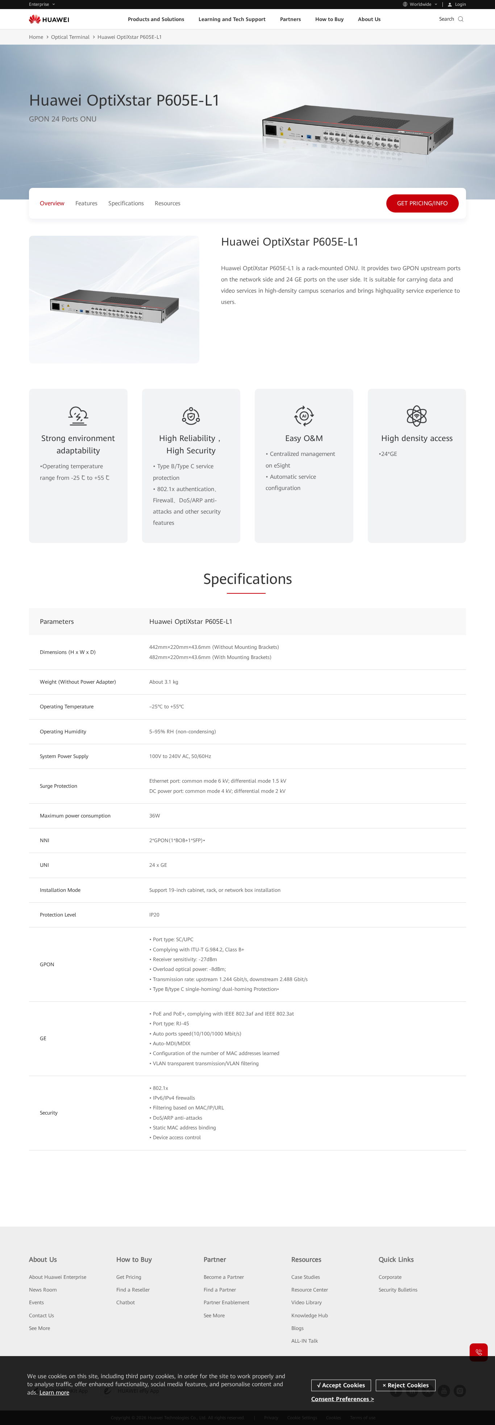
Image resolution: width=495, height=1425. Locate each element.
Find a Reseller (133, 1290)
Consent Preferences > (342, 1399)
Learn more (54, 1392)
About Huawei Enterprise (57, 1277)
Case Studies (305, 1277)
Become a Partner (224, 1277)
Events (36, 1302)
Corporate (390, 1277)
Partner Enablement (226, 1302)
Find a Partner (220, 1290)
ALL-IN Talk (304, 1341)
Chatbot (125, 1302)
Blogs (297, 1328)
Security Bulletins (398, 1290)
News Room (43, 1290)
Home (36, 37)
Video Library (306, 1302)
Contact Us (41, 1315)
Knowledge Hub (309, 1315)
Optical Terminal (70, 37)
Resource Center (309, 1290)
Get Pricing (128, 1277)
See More (39, 1328)
